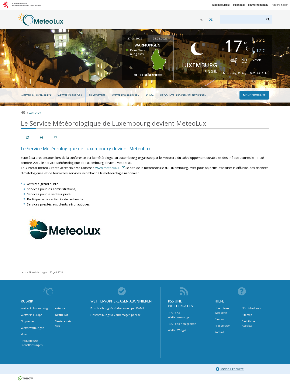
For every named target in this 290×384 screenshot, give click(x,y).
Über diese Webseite (222, 310)
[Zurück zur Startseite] (41, 23)
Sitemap (247, 315)
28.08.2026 (160, 38)
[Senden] (56, 137)
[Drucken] (42, 137)
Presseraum (222, 326)
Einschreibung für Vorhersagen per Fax (115, 315)
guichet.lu (239, 4)
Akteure (60, 308)
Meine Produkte (232, 369)
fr (201, 19)
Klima (150, 95)
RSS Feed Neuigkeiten (182, 324)
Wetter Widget (177, 330)
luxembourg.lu (220, 4)
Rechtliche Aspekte (248, 323)
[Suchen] (268, 19)
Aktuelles (35, 113)
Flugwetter (97, 95)
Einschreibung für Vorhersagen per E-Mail (117, 308)
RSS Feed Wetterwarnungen (179, 315)
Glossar (219, 319)
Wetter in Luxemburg (36, 95)
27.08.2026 (134, 38)
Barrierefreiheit (63, 323)
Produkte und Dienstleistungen (183, 95)
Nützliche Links (251, 308)
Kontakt (219, 332)
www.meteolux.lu (107, 168)
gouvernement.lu (258, 4)
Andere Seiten (280, 4)
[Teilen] (28, 137)
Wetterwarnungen (125, 95)
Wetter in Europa (70, 95)
